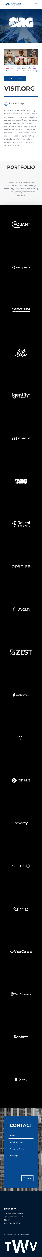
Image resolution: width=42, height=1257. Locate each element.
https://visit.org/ (16, 103)
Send (27, 1178)
